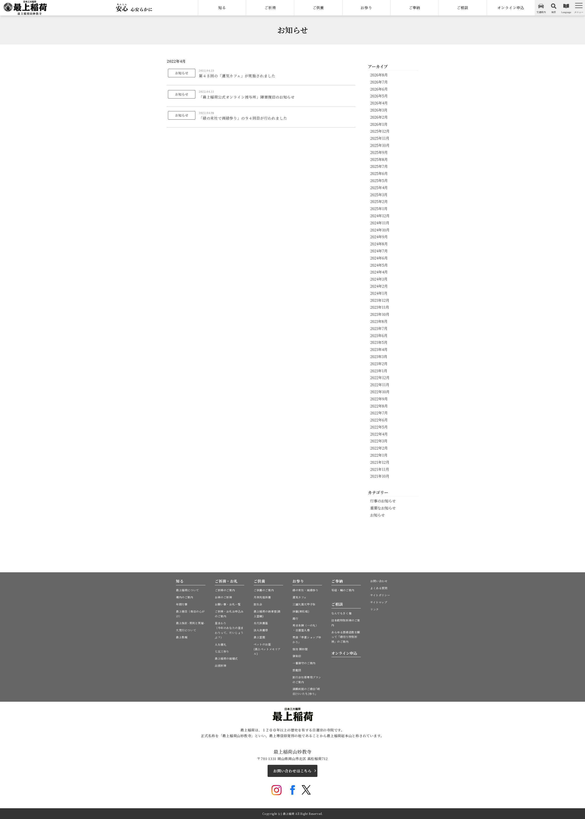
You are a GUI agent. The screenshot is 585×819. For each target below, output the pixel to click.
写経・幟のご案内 (342, 590)
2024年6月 (379, 258)
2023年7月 (379, 328)
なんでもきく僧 (341, 613)
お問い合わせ (379, 581)
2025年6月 (379, 173)
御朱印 (296, 656)
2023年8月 (379, 321)
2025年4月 (379, 187)
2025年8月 (379, 159)
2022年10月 (380, 391)
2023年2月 (379, 363)
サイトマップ (378, 602)
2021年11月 (379, 469)
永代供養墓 (261, 623)
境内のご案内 (184, 597)
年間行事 (181, 604)
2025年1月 (379, 208)
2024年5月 (379, 265)
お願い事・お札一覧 (228, 604)
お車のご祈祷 (223, 597)
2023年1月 (378, 370)
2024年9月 (379, 236)
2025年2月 (379, 201)
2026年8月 (379, 75)
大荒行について (186, 630)
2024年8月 (379, 243)
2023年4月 (379, 349)
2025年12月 (380, 131)
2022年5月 (379, 427)
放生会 (258, 604)
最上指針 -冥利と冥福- (190, 623)
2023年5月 (379, 342)
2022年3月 (379, 441)
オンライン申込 (510, 7)
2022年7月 (379, 412)
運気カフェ (299, 597)
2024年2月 (379, 286)
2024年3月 (379, 279)
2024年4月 (379, 272)
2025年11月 (379, 138)
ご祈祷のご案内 (225, 590)
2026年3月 (379, 110)
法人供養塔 (261, 630)
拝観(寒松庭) (300, 611)
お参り (366, 7)
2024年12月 (380, 215)
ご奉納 (414, 7)
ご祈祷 (270, 7)
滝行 (295, 618)
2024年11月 (379, 222)
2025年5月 (379, 180)
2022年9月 (379, 398)
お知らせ (377, 515)
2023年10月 (379, 314)
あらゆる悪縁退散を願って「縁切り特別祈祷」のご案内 (345, 637)
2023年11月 (379, 307)
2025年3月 (379, 194)
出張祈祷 (220, 665)
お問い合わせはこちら (292, 771)
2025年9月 (379, 152)
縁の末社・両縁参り (305, 590)
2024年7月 (379, 251)
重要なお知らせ (383, 508)
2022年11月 (379, 384)
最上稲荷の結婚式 (226, 658)
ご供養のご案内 (264, 590)
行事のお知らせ (383, 500)
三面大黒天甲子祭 (304, 604)
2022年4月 (379, 434)
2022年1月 (379, 455)
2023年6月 (379, 335)
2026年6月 (379, 89)
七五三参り (222, 651)
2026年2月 (379, 117)
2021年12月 (379, 462)
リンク (374, 609)
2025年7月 (379, 166)
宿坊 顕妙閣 (300, 649)
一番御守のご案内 (304, 663)
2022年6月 (379, 420)
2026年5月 (379, 96)
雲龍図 (296, 670)
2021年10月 (379, 476)
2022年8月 (379, 406)
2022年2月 (379, 448)
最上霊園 (259, 637)
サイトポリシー (380, 595)
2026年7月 (379, 82)
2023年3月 (378, 356)
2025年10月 (380, 145)
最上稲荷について (187, 590)
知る (222, 7)
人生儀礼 (220, 644)
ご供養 (318, 7)
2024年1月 (379, 293)
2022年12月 (380, 377)
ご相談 (462, 7)
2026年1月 (379, 124)
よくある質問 (379, 588)
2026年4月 (379, 103)
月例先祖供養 (262, 597)
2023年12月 (379, 300)
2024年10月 (380, 230)
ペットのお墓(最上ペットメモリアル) (267, 649)
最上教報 (181, 637)
